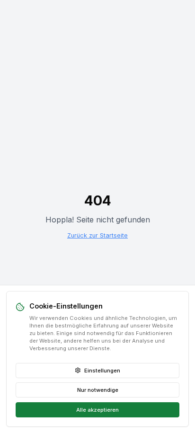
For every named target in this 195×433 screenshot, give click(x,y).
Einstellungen (102, 370)
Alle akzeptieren (97, 409)
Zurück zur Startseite (97, 235)
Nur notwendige (97, 390)
